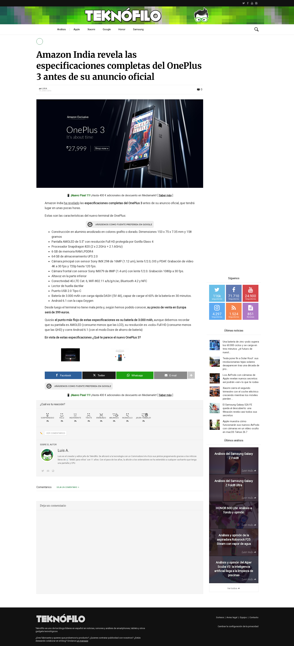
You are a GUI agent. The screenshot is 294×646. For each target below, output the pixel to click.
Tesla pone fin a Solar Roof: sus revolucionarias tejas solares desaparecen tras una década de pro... (241, 364)
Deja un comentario (67, 487)
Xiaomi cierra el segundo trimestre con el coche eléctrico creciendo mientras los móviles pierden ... (240, 393)
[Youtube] (252, 3)
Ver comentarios (55, 433)
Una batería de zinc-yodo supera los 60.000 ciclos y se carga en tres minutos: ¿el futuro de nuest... (241, 347)
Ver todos (232, 588)
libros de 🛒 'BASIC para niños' (72, 460)
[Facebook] (248, 3)
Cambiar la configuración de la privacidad (238, 626)
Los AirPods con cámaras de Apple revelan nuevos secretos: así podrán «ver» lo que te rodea (240, 378)
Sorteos (220, 617)
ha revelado (71, 203)
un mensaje (82, 641)
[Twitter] (243, 3)
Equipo (243, 617)
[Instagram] (256, 3)
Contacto (253, 617)
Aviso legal (231, 617)
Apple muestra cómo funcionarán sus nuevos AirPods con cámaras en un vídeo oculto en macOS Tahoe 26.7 (241, 427)
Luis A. (44, 88)
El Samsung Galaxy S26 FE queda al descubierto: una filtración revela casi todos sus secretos (240, 410)
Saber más (165, 195)
